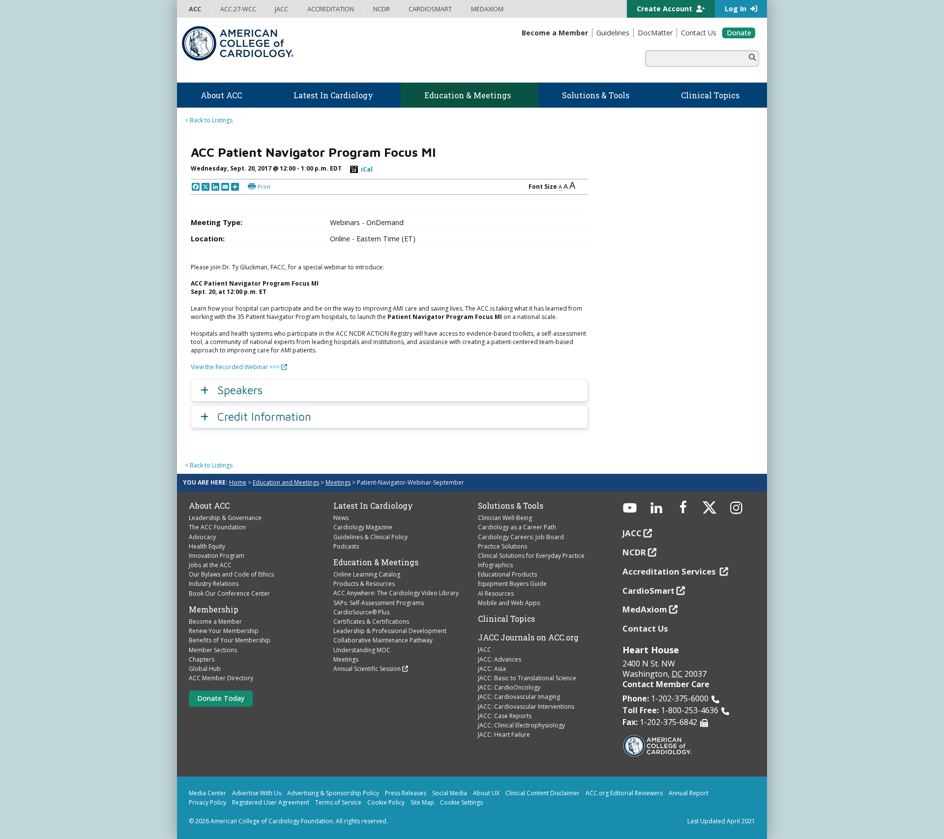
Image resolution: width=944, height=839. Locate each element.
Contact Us (645, 628)
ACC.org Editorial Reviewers (624, 793)
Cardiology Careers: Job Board (521, 537)
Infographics (495, 565)
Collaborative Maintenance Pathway (383, 640)
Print (264, 186)
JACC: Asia (492, 669)
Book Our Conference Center (229, 593)
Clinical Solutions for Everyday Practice (531, 555)
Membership (213, 609)
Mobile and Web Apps (509, 603)
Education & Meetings (375, 562)
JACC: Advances (499, 659)
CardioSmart (648, 590)
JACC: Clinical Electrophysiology (521, 725)
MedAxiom (644, 609)
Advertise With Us (256, 793)
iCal (367, 169)
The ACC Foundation (217, 527)
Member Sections (213, 650)
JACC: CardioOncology (509, 687)
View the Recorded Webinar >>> (235, 367)
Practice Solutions (502, 546)
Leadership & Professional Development (389, 631)
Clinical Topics (506, 619)
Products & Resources (364, 583)
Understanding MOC (361, 650)
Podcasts (346, 546)
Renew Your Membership (224, 631)
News (341, 518)
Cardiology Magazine (362, 527)
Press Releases (405, 793)
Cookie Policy (386, 802)
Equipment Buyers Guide (512, 583)
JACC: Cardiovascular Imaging (519, 697)
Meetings (338, 482)
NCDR (634, 552)
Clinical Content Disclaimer (542, 793)
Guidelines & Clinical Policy (370, 537)
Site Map (422, 802)
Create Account (665, 8)
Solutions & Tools (510, 506)
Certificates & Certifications (371, 621)
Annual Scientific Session (367, 669)
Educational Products (507, 574)
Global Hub (205, 669)
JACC (484, 649)
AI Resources (496, 593)
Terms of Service (338, 802)
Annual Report (688, 793)
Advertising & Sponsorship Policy (333, 793)
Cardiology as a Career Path (517, 527)
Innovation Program (216, 555)
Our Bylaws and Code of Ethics (231, 574)
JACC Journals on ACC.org (528, 637)
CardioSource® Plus (361, 612)
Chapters (201, 659)
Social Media (449, 793)
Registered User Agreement (270, 802)
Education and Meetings (286, 482)
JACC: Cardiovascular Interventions (526, 706)
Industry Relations (213, 583)
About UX (486, 793)
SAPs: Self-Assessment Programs (378, 603)
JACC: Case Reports (504, 716)
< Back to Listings (209, 120)
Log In (736, 8)
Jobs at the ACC (210, 565)
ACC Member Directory (221, 678)
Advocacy (202, 537)
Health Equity (207, 546)
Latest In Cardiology (373, 506)
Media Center (207, 793)
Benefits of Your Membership (229, 640)
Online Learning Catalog (366, 574)
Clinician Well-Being (505, 518)
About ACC (209, 506)
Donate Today (220, 698)
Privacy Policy (207, 802)
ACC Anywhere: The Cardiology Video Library (396, 593)
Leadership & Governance (225, 518)
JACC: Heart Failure (504, 734)
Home (237, 482)
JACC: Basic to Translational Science (527, 678)
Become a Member (215, 621)
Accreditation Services (670, 571)
